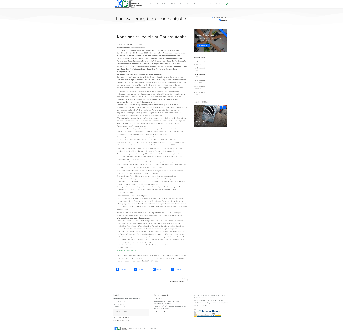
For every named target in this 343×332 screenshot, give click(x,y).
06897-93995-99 (123, 320)
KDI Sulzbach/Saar (122, 312)
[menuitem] (154, 4)
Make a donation (203, 46)
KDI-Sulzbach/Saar (202, 124)
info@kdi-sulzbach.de (160, 312)
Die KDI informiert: (199, 62)
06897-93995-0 (123, 318)
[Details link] (197, 116)
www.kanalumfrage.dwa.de (126, 250)
